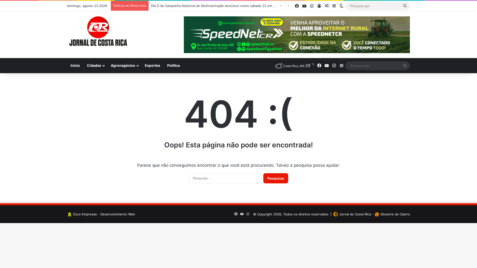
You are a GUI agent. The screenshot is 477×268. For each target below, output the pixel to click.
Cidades (94, 65)
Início (75, 65)
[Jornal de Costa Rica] (98, 31)
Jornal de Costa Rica (355, 214)
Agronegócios (123, 65)
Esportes (152, 65)
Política (173, 65)
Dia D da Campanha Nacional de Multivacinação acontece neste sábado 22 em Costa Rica (220, 6)
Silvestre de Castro (395, 214)
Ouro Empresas (85, 214)
